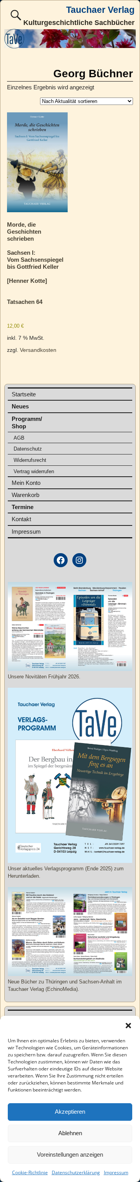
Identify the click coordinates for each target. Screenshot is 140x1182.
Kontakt (21, 519)
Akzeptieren (70, 1111)
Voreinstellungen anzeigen (70, 1154)
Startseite (24, 394)
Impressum (116, 1172)
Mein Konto (26, 482)
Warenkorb (25, 495)
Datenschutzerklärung (76, 1172)
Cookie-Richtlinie (30, 1172)
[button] (128, 1025)
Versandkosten (38, 350)
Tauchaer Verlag (100, 10)
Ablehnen (70, 1133)
